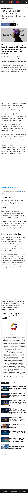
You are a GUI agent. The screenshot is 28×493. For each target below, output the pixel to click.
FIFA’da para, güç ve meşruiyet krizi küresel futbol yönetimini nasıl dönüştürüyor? (17, 388)
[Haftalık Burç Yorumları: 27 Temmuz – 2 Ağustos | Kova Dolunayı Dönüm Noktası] (5, 439)
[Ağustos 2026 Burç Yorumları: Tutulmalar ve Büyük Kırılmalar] (5, 432)
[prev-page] (2, 454)
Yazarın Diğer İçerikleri (15, 382)
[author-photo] (14, 330)
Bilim (8, 6)
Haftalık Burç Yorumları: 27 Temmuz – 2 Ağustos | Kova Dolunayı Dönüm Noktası (17, 439)
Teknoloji (10, 8)
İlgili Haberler (5, 382)
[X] (20, 376)
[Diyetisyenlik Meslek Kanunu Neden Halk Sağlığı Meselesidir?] (5, 426)
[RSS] (17, 376)
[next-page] (5, 454)
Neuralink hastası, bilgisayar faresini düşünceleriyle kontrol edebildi (12, 316)
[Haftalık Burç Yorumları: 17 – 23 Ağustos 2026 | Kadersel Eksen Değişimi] (5, 395)
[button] (2, 2)
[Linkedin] (11, 376)
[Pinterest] (14, 376)
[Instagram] (8, 376)
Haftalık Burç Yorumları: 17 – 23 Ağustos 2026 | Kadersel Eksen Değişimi (17, 395)
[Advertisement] (14, 89)
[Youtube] (23, 376)
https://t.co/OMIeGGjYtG (10, 187)
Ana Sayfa (3, 6)
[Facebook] (5, 376)
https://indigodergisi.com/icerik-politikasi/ (14, 334)
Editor (6, 22)
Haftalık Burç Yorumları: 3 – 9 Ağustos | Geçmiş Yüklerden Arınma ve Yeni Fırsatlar (17, 419)
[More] (17, 24)
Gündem (6, 8)
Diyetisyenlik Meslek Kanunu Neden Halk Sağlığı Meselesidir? (17, 426)
